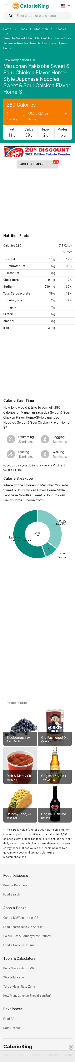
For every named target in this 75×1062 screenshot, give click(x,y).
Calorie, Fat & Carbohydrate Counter (27, 936)
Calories (9, 245)
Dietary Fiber (15, 300)
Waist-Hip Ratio (13, 977)
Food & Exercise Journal (19, 945)
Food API (9, 1018)
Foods (23, 29)
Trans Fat (13, 273)
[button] (65, 5)
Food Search (11, 894)
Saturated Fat (16, 266)
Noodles (61, 29)
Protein (8, 314)
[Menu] (6, 6)
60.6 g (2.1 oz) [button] (39, 113)
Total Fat (9, 259)
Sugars (11, 307)
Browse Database (15, 885)
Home (7, 29)
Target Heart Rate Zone (19, 986)
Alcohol (8, 321)
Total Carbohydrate (16, 293)
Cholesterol (11, 279)
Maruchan (41, 29)
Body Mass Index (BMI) (18, 968)
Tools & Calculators (19, 958)
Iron (6, 327)
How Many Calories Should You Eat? (27, 995)
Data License (12, 1028)
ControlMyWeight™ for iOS (21, 917)
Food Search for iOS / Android (23, 927)
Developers (12, 1009)
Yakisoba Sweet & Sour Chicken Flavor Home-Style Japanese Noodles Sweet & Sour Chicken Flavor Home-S (37, 43)
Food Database (15, 875)
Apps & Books (15, 908)
